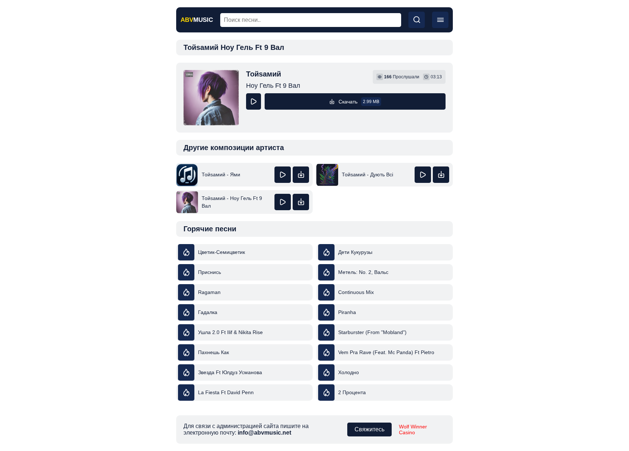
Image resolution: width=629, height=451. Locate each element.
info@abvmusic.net (264, 433)
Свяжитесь (369, 429)
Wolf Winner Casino (413, 429)
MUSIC (197, 19)
